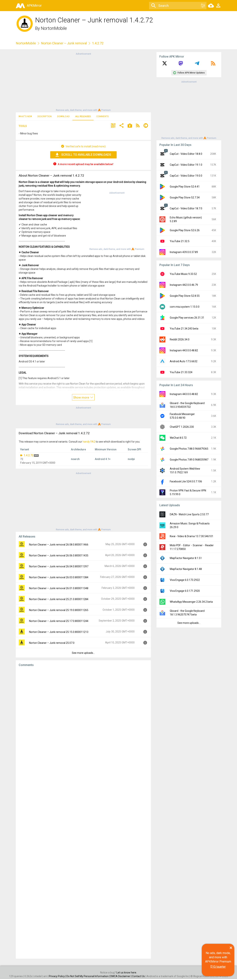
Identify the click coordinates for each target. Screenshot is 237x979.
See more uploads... (83, 652)
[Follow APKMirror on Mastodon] (180, 64)
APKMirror (34, 5)
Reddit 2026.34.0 (179, 339)
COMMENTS (102, 116)
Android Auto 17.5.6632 (183, 361)
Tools (23, 126)
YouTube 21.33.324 (181, 372)
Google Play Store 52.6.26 (185, 230)
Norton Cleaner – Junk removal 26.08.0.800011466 (58, 544)
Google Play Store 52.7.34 (185, 197)
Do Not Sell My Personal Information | (88, 976)
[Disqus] (83, 813)
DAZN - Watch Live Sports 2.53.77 (189, 514)
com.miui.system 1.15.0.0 (184, 306)
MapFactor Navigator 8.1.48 (186, 569)
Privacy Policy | (57, 976)
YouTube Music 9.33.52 (183, 273)
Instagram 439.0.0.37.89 (184, 252)
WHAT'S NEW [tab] (25, 116)
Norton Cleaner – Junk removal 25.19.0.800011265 (58, 610)
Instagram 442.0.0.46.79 (184, 284)
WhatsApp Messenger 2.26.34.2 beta (191, 601)
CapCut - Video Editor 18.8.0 (186, 153)
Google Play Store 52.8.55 (185, 295)
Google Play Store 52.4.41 (185, 186)
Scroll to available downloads (86, 154)
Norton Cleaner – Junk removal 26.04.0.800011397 (58, 566)
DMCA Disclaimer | (121, 976)
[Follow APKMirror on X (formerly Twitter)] (164, 64)
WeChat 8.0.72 (178, 437)
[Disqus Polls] (83, 716)
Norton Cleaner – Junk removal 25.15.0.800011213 (58, 631)
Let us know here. (126, 972)
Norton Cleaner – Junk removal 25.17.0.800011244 (58, 621)
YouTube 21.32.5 (179, 241)
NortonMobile (54, 28)
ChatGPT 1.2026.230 (182, 426)
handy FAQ (89, 441)
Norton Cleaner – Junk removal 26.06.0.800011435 (58, 555)
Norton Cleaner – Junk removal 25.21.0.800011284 (58, 599)
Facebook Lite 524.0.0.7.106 (186, 481)
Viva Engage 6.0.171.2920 (185, 590)
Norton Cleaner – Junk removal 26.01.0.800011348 (58, 588)
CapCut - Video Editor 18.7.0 (186, 208)
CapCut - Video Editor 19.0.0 (186, 175)
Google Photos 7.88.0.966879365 (189, 448)
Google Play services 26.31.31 (187, 317)
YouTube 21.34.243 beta (184, 328)
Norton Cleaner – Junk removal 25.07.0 (51, 642)
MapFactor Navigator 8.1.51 (186, 558)
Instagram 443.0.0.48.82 (184, 350)
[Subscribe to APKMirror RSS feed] (213, 64)
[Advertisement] (83, 82)
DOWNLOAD (63, 116)
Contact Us (138, 976)
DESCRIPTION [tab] (44, 116)
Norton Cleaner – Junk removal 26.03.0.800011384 (58, 577)
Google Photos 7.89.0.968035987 (189, 459)
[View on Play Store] (130, 126)
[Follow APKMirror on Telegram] (197, 64)
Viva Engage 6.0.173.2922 (185, 579)
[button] (113, 126)
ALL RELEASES (83, 116)
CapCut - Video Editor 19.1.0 (186, 164)
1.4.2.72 (28, 455)
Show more (81, 397)
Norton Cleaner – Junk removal (64, 43)
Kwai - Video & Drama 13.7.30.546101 (191, 536)
